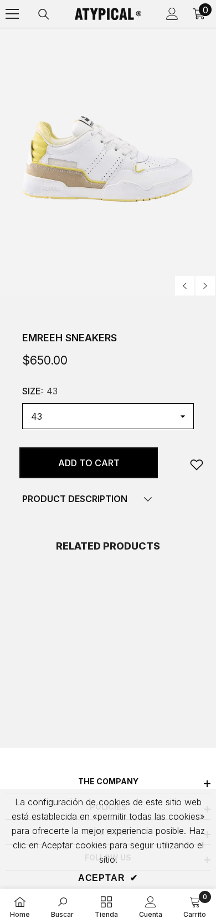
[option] (108, 162)
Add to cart (89, 462)
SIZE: (40, 391)
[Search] (43, 14)
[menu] (12, 13)
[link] (196, 464)
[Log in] (172, 14)
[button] (184, 285)
